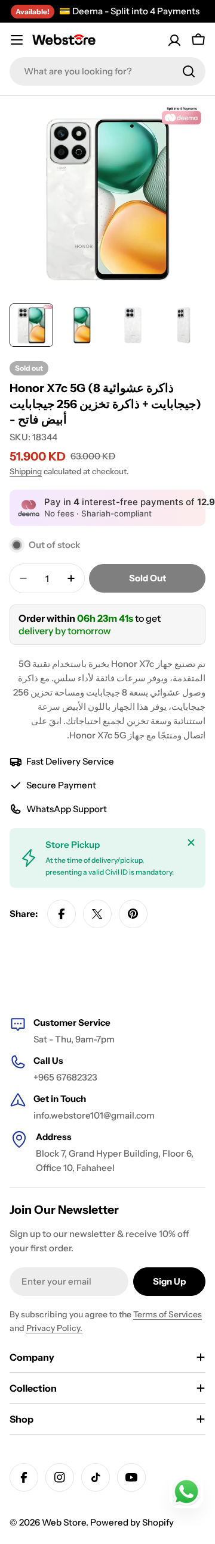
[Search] (189, 71)
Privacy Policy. (54, 1328)
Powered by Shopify (132, 1522)
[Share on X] (97, 914)
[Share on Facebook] (61, 914)
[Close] (191, 842)
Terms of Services (167, 1314)
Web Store (64, 1522)
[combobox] (107, 71)
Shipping (26, 471)
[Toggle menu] (17, 40)
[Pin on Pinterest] (133, 914)
